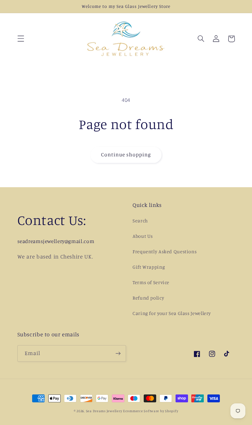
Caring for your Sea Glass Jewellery (172, 313)
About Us (143, 236)
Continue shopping (126, 154)
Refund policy (148, 298)
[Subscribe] (118, 353)
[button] (20, 38)
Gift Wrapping (149, 267)
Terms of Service (151, 282)
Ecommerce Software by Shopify (150, 411)
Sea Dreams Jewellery (104, 411)
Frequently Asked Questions (165, 251)
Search (140, 220)
